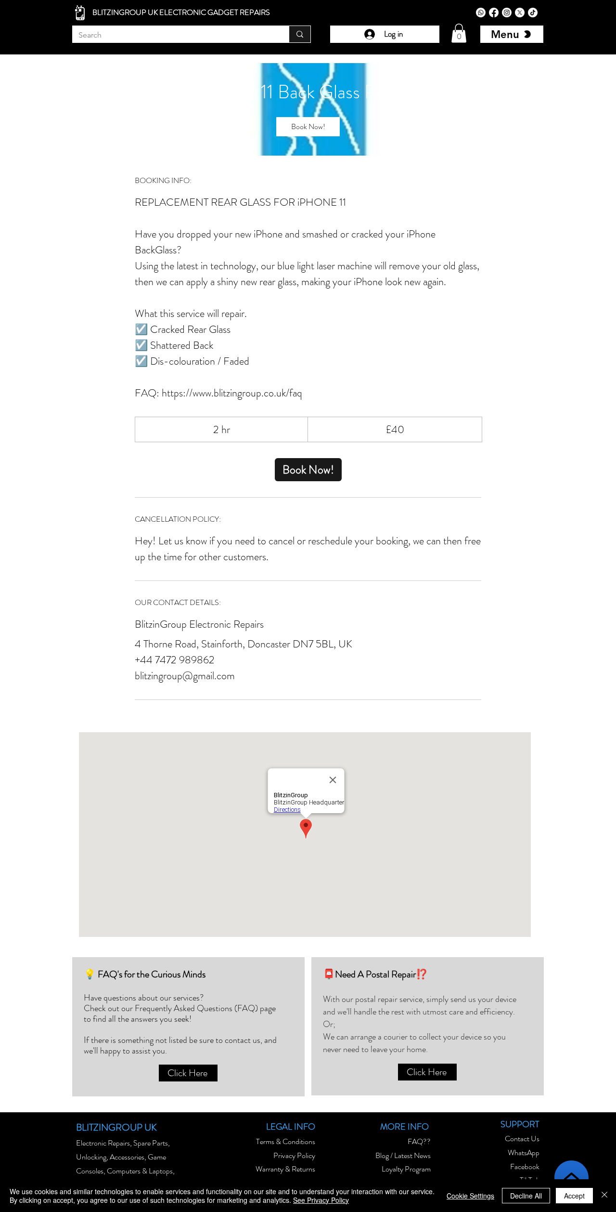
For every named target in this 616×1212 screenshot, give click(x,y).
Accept (574, 1195)
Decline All (526, 1195)
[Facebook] (494, 12)
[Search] (299, 34)
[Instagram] (507, 12)
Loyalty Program (406, 1168)
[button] (459, 33)
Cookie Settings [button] (470, 1195)
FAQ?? (419, 1141)
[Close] (604, 1195)
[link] (308, 126)
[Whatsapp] (481, 12)
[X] (520, 12)
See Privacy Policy (321, 1200)
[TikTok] (533, 12)
